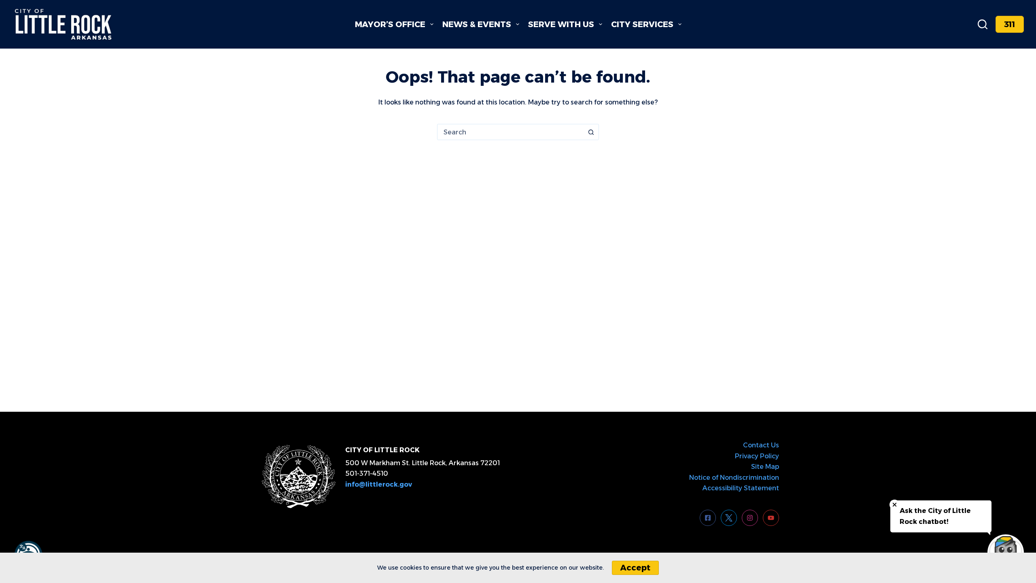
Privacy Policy (757, 456)
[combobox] (510, 132)
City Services (642, 24)
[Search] (982, 24)
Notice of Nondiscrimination (734, 477)
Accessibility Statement (741, 488)
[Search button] (591, 132)
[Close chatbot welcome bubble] (895, 505)
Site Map (765, 466)
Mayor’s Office (390, 24)
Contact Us (761, 445)
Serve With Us (561, 24)
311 (1009, 24)
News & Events (476, 24)
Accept (635, 567)
